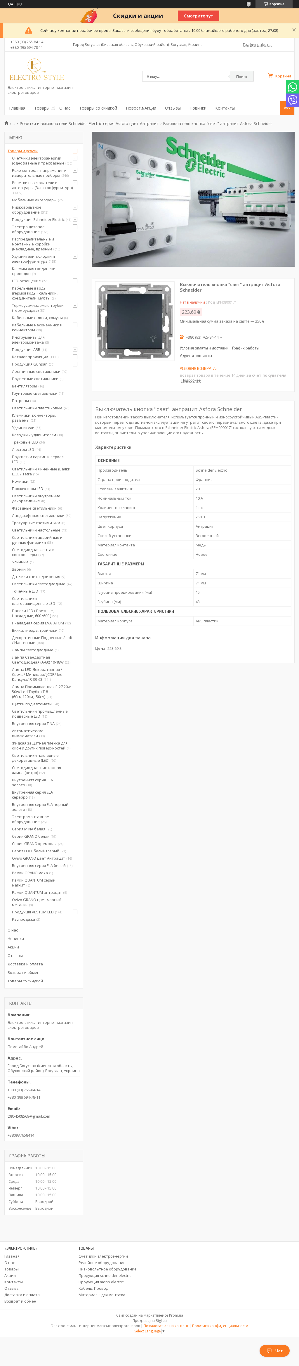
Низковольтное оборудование (26, 210)
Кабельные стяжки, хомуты (37, 317)
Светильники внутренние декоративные (36, 498)
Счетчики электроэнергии (103, 1256)
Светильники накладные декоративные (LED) (35, 758)
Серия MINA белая (28, 829)
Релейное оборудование (102, 1262)
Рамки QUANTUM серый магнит (33, 882)
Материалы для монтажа (102, 1294)
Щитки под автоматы (32, 704)
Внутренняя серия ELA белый (39, 865)
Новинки (198, 108)
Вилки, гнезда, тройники (35, 630)
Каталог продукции (30, 356)
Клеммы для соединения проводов (35, 271)
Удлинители (23, 427)
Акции (13, 947)
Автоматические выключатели (28, 733)
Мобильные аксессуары (34, 199)
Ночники (20, 481)
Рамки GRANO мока (30, 872)
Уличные (20, 562)
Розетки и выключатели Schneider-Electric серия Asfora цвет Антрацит (89, 123)
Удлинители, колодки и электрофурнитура (33, 259)
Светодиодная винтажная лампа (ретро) (36, 770)
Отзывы (173, 108)
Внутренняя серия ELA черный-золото (40, 807)
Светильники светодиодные (38, 583)
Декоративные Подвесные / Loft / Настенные (42, 640)
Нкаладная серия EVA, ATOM (38, 623)
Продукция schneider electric (105, 1275)
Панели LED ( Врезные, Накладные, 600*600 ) (33, 613)
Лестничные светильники (36, 371)
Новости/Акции (141, 108)
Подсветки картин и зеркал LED (38, 459)
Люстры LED (23, 449)
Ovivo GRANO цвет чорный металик (37, 902)
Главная (17, 108)
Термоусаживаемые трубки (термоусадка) (38, 308)
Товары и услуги (23, 150)
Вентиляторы (24, 386)
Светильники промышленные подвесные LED (40, 714)
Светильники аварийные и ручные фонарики (37, 540)
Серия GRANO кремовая (34, 843)
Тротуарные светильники (36, 522)
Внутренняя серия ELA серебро (32, 795)
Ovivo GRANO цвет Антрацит (38, 858)
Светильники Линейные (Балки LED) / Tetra (41, 471)
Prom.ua (176, 1315)
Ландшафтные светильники (38, 515)
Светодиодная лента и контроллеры (33, 552)
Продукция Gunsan (30, 364)
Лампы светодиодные (32, 649)
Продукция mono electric (101, 1281)
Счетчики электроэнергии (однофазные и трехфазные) (38, 160)
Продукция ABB (26, 349)
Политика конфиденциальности (220, 1325)
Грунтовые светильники (35, 393)
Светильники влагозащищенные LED (33, 601)
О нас (64, 108)
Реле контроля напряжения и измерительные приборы (39, 173)
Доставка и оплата (25, 964)
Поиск (241, 76)
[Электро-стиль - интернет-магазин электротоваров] (37, 70)
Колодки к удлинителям (34, 434)
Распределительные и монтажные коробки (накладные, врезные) (33, 244)
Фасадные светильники (34, 508)
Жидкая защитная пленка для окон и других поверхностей (39, 745)
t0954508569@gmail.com (29, 1116)
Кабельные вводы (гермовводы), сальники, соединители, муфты (35, 293)
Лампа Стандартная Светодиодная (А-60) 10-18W (38, 660)
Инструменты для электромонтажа (28, 340)
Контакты (225, 108)
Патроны (20, 400)
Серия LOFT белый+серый (35, 850)
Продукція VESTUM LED (33, 912)
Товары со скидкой (98, 108)
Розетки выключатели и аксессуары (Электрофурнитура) (42, 185)
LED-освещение (26, 280)
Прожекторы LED (27, 488)
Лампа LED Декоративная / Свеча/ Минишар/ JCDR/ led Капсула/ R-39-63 (37, 674)
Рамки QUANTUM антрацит (37, 892)
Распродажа (23, 919)
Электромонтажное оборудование (30, 819)
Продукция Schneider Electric (38, 219)
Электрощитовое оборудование (28, 229)
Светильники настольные (36, 530)
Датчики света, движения (36, 576)
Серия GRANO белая (30, 836)
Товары (41, 108)
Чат (279, 1350)
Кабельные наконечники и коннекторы (37, 327)
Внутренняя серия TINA (33, 723)
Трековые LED (25, 442)
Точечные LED (25, 591)
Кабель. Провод (93, 1288)
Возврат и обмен (23, 972)
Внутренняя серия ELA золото (32, 782)
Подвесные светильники (35, 378)
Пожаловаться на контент (166, 1325)
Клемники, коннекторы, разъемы (34, 418)
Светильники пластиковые (37, 408)
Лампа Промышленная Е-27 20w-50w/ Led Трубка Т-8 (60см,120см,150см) (42, 691)
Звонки (19, 569)
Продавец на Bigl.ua (150, 1320)
